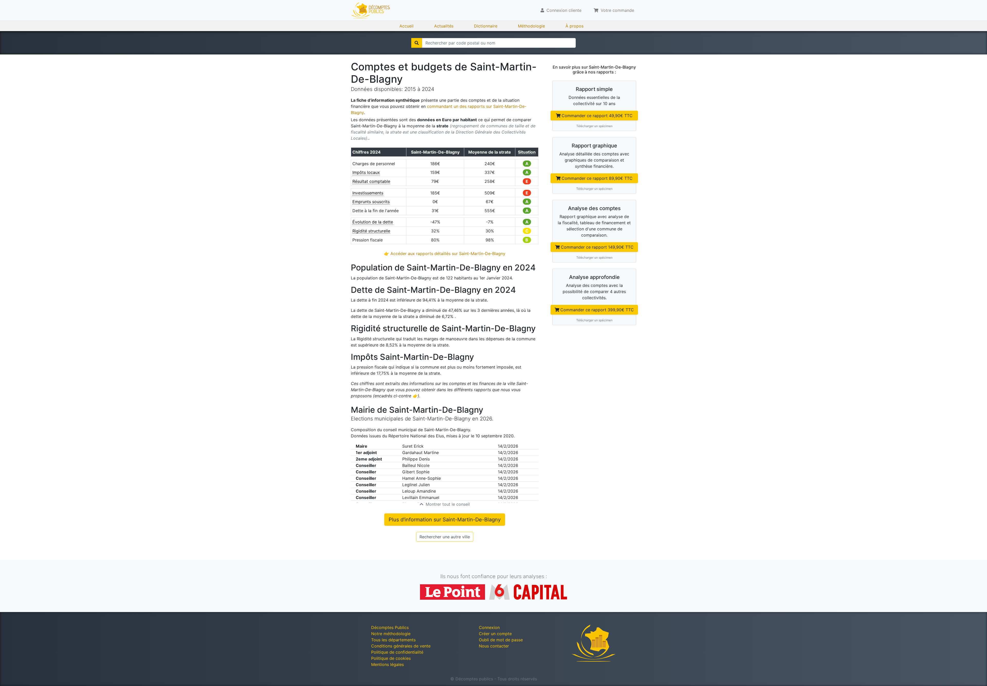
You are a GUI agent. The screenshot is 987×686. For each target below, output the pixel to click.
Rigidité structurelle (371, 230)
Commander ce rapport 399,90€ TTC (597, 309)
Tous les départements (393, 639)
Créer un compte (495, 633)
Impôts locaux (366, 172)
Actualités (443, 26)
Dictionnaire (485, 26)
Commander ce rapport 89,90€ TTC (597, 178)
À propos (574, 26)
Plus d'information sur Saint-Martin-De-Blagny (445, 519)
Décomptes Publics (390, 627)
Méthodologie (531, 26)
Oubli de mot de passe (501, 639)
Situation (527, 152)
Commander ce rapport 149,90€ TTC (597, 247)
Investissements (367, 192)
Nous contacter (494, 646)
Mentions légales (387, 664)
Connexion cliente (563, 10)
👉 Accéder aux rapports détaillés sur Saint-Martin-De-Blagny (444, 253)
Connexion (489, 627)
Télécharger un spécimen (594, 126)
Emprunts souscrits (371, 201)
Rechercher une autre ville (444, 536)
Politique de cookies (391, 658)
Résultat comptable (371, 181)
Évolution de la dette (372, 221)
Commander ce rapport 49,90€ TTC (597, 115)
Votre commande (616, 10)
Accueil (406, 26)
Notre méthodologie (390, 633)
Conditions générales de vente (401, 646)
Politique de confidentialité (397, 652)
